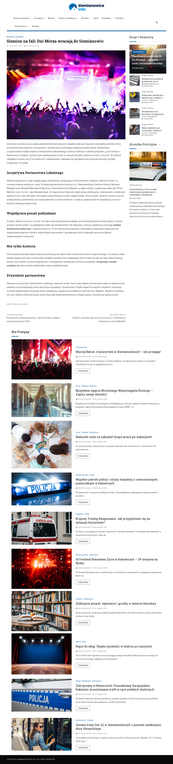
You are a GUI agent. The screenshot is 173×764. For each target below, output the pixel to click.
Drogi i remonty (139, 52)
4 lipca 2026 (148, 119)
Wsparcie (93, 386)
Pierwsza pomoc (82, 555)
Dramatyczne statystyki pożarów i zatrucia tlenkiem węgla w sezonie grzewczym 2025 (33, 320)
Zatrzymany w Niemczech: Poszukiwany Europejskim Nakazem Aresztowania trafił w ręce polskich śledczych (115, 687)
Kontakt (35, 26)
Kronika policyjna (135, 185)
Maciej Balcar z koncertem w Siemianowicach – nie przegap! (118, 352)
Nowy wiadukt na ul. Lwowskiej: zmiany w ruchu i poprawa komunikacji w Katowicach (152, 133)
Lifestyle (119, 18)
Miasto (51, 18)
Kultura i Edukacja (67, 18)
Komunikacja (80, 720)
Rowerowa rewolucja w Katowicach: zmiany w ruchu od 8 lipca (153, 98)
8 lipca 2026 (148, 86)
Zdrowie (85, 18)
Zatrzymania (96, 681)
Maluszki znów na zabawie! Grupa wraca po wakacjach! (114, 437)
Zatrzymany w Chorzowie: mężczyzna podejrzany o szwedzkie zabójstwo (143, 192)
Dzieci (78, 386)
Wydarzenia (93, 432)
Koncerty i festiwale (15, 37)
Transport (38, 18)
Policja (91, 475)
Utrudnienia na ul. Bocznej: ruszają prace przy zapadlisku (153, 114)
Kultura (78, 642)
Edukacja (84, 386)
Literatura (79, 599)
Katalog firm (21, 26)
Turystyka (106, 18)
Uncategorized (81, 347)
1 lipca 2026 (148, 135)
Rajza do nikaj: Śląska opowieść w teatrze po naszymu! (114, 646)
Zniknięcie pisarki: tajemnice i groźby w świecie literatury (116, 603)
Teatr (84, 642)
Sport (96, 18)
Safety (87, 514)
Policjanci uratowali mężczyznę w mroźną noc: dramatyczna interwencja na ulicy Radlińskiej (98, 320)
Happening (80, 514)
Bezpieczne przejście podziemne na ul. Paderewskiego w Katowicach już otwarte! (153, 83)
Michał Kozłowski (32, 46)
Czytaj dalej (83, 371)
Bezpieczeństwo (21, 18)
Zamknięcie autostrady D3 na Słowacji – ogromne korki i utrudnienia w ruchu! (147, 60)
